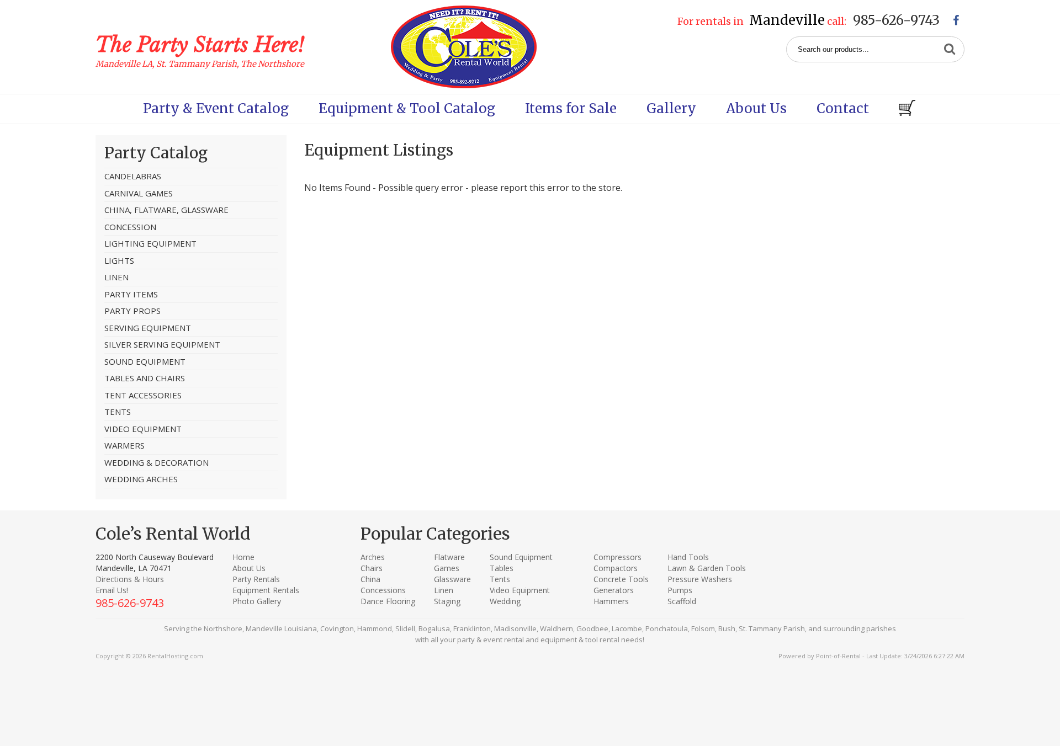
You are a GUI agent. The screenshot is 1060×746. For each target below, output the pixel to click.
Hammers (611, 601)
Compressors (617, 557)
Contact (843, 108)
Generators (613, 590)
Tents (500, 579)
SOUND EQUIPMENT (145, 361)
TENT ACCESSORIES (143, 395)
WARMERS (124, 445)
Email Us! (112, 590)
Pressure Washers (699, 579)
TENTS (117, 411)
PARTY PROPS (132, 310)
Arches (373, 557)
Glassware (452, 579)
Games (446, 568)
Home (243, 557)
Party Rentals (256, 579)
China (370, 579)
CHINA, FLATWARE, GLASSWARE (166, 209)
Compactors (615, 568)
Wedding (505, 601)
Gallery (671, 108)
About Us (756, 108)
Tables (501, 568)
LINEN (116, 277)
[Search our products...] (949, 49)
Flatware (449, 557)
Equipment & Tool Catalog (407, 108)
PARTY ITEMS (131, 294)
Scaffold (681, 601)
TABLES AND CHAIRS (144, 377)
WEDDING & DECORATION (156, 462)
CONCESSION (130, 226)
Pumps (679, 590)
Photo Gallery (256, 601)
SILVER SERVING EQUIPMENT (162, 344)
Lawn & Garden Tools (706, 568)
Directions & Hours (130, 579)
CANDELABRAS (132, 176)
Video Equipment (520, 590)
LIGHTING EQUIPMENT (150, 243)
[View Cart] (907, 109)
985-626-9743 (896, 20)
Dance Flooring (388, 601)
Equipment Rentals (265, 590)
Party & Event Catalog (216, 108)
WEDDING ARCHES (141, 478)
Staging (447, 601)
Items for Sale (571, 108)
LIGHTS (119, 260)
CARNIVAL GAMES (138, 193)
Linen (443, 590)
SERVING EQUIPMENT (147, 327)
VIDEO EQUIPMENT (143, 428)
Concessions (383, 590)
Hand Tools (688, 557)
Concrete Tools (621, 579)
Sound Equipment (521, 557)
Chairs (372, 568)
